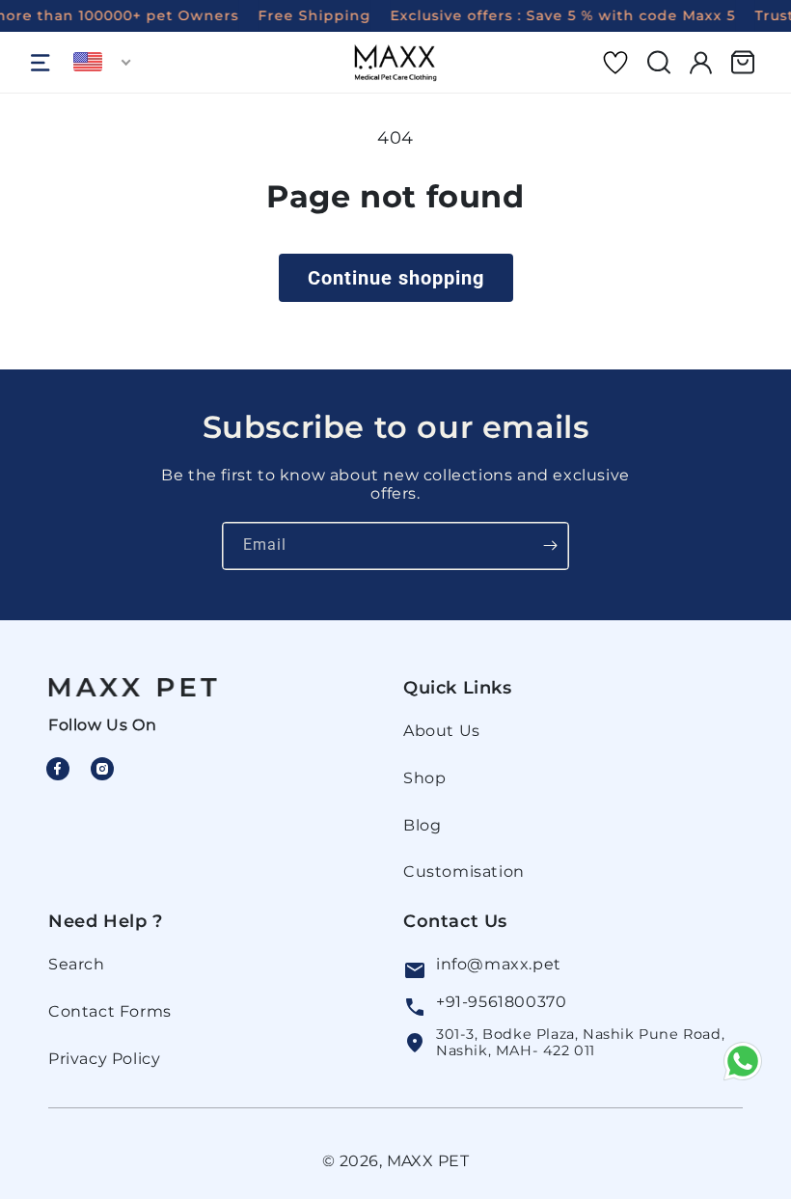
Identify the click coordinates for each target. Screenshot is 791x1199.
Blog (422, 825)
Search (76, 964)
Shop (424, 778)
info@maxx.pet (498, 964)
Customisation (464, 871)
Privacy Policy (104, 1058)
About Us (441, 731)
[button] (40, 62)
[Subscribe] (550, 546)
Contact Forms (110, 1011)
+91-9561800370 (501, 1002)
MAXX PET (428, 1161)
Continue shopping (396, 277)
